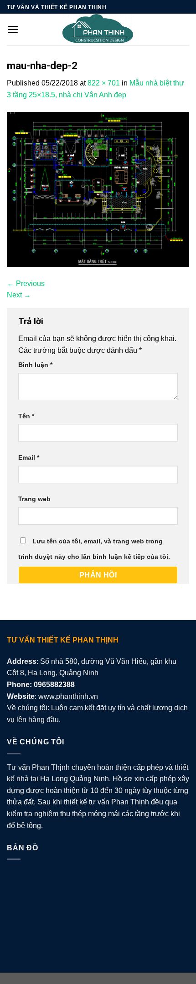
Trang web (34, 498)
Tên (26, 416)
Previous (26, 283)
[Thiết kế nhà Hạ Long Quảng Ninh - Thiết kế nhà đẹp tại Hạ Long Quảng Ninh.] (98, 29)
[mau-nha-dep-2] (98, 188)
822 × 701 (104, 83)
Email (28, 457)
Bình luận (35, 364)
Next (19, 295)
